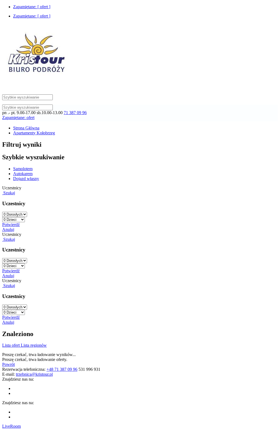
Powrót (8, 364)
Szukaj (8, 192)
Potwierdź (11, 224)
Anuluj (8, 229)
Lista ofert (11, 345)
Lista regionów (34, 345)
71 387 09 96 (75, 112)
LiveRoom (11, 426)
